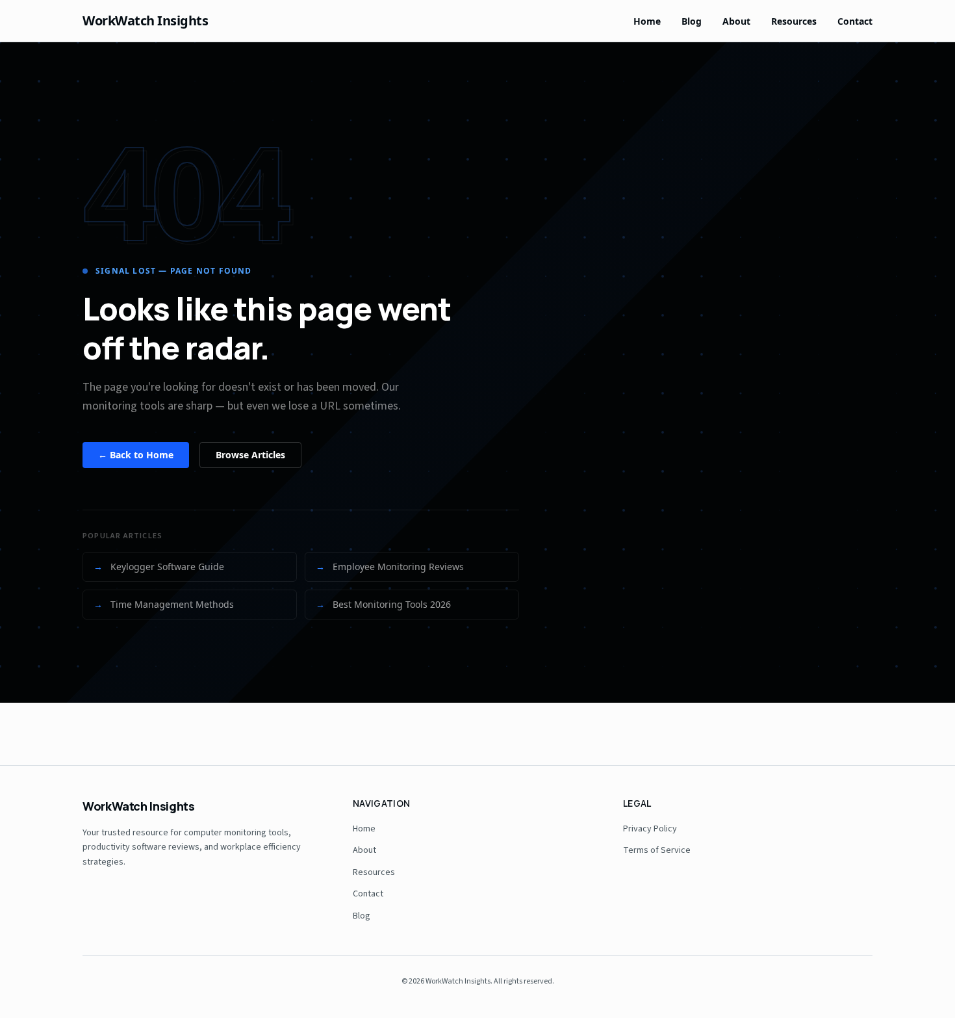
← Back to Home (135, 455)
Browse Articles (250, 455)
